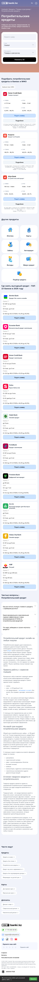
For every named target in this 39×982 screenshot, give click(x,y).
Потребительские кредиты (10, 865)
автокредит (22, 690)
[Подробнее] (11, 980)
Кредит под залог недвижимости (12, 869)
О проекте (4, 952)
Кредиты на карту (8, 857)
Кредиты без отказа (8, 861)
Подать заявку (19, 115)
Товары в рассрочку (23, 9)
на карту (28, 690)
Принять (33, 979)
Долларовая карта (8, 889)
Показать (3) (19, 60)
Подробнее (19, 120)
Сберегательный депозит (10, 908)
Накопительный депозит (10, 912)
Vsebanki (4, 9)
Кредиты (12, 9)
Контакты (4, 955)
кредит (9, 650)
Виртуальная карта (8, 893)
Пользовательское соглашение (10, 957)
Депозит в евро (7, 904)
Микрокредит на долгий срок (11, 877)
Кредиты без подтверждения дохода (13, 873)
